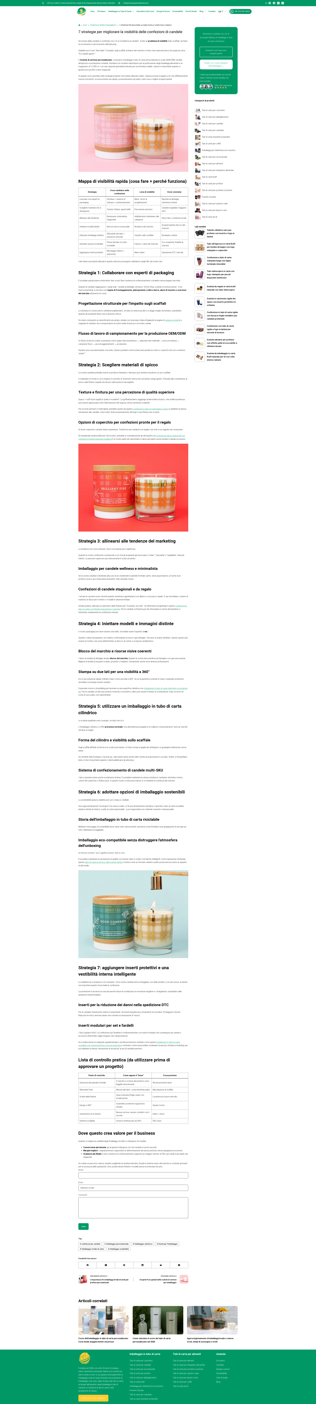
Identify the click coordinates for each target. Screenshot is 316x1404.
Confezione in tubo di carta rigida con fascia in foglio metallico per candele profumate (222, 315)
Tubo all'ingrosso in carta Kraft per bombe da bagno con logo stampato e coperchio (221, 247)
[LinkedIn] (142, 1265)
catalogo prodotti (172, 320)
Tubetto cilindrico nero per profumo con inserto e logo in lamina (220, 233)
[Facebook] (274, 3)
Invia (83, 1226)
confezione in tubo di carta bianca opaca (150, 409)
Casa (92, 11)
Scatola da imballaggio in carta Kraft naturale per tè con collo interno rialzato (221, 356)
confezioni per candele (90, 1244)
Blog (201, 11)
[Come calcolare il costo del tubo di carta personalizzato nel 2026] (158, 1320)
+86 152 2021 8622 (242, 11)
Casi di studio (191, 11)
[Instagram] (282, 3)
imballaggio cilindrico (142, 1244)
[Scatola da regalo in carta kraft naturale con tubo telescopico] (200, 288)
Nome (80, 1170)
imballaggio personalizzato (116, 1244)
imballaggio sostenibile (118, 1249)
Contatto (212, 11)
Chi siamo (101, 11)
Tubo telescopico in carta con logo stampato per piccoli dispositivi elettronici (220, 274)
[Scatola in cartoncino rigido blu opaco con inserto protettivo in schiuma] (200, 302)
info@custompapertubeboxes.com (135, 3)
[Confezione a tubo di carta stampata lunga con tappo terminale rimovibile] (200, 261)
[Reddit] (161, 1265)
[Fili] (179, 1265)
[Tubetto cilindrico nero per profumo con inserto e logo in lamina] (200, 233)
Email (80, 1182)
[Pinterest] (269, 3)
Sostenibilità (177, 11)
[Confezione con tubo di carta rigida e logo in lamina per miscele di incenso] (200, 329)
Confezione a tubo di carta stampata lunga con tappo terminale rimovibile (219, 260)
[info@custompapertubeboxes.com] (119, 3)
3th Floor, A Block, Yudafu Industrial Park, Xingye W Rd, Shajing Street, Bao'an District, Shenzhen (81, 3)
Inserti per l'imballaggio (167, 1244)
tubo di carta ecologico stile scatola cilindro (104, 862)
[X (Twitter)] (278, 3)
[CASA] (79, 25)
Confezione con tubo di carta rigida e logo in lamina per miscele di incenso (220, 329)
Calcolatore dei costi (145, 11)
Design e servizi (163, 11)
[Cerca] (266, 3)
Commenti (82, 1195)
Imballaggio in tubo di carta (119, 11)
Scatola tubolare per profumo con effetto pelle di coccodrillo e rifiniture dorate (222, 343)
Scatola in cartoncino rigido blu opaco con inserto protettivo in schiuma (221, 301)
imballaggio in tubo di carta (92, 1249)
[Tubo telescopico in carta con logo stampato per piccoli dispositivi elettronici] (200, 274)
